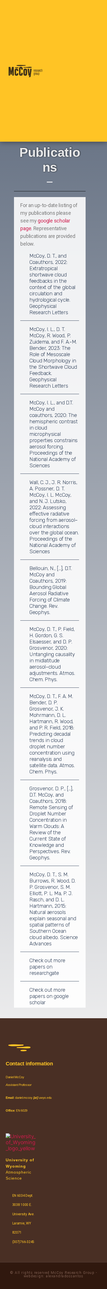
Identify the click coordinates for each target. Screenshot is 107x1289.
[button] (63, 71)
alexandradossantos (64, 1276)
